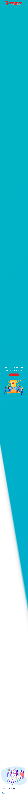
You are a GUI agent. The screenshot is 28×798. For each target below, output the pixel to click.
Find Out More (14, 374)
